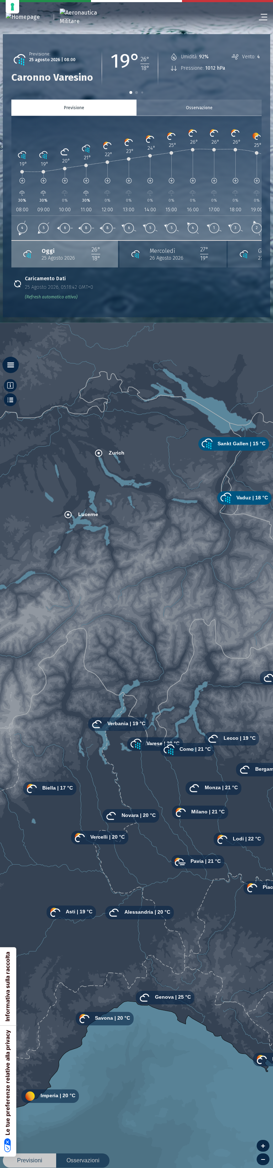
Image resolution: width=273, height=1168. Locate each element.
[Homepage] (23, 17)
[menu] (260, 17)
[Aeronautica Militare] (87, 17)
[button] (130, 92)
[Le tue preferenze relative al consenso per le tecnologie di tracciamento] (12, 7)
